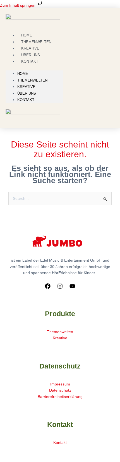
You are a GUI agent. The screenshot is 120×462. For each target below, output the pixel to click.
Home (22, 74)
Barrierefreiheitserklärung (60, 396)
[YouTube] (72, 286)
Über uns (26, 93)
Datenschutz (60, 390)
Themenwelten (32, 80)
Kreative (26, 87)
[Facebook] (48, 286)
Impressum (60, 384)
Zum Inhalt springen (18, 5)
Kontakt (29, 61)
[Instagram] (60, 286)
